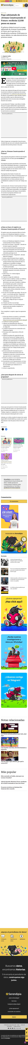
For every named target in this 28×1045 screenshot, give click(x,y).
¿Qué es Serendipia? (14, 998)
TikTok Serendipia (19, 1)
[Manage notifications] (25, 1042)
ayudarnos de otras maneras (12, 488)
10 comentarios (14, 501)
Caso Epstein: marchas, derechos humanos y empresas (14, 748)
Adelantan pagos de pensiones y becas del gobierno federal (18, 446)
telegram (27, 1039)
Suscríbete (3, 1)
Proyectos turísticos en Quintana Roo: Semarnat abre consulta (11, 788)
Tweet (27, 1029)
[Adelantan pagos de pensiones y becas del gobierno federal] (18, 441)
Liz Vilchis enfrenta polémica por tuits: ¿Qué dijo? (13, 734)
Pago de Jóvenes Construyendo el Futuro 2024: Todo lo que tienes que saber (6, 462)
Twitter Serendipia (18, 1)
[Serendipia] (9, 6)
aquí (20, 236)
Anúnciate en (14, 533)
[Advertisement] (14, 126)
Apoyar (14, 1017)
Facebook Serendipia (23, 1)
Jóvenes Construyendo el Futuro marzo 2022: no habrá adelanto (6, 446)
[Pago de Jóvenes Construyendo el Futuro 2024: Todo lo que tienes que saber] (6, 456)
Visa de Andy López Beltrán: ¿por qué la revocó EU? (12, 762)
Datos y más (3, 12)
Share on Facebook (27, 1033)
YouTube (16, 486)
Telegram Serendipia (26, 1)
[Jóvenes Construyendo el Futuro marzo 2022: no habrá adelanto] (6, 441)
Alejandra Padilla (7, 56)
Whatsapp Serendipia (24, 1)
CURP (10, 265)
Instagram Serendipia (21, 1)
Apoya (11, 1)
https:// (18, 242)
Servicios (14, 1001)
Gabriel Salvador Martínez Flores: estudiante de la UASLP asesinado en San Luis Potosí (14, 782)
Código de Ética (17, 1026)
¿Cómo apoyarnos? (14, 1008)
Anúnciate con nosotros (14, 1011)
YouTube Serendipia (16, 1)
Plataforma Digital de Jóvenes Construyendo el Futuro (12, 235)
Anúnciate (7, 1)
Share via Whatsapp (27, 1036)
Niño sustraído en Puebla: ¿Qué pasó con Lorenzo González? (12, 777)
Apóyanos (22, 939)
